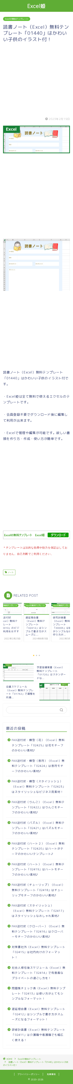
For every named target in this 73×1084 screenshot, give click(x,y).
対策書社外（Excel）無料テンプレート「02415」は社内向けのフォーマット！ (38, 952)
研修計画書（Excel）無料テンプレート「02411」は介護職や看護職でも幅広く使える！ (38, 1035)
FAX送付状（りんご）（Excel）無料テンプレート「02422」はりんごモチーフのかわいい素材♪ (38, 807)
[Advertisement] (36, 78)
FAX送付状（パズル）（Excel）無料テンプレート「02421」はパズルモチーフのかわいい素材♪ (38, 828)
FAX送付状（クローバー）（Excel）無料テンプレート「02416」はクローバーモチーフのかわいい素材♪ (38, 931)
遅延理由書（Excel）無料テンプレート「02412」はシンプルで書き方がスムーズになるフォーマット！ (38, 1014)
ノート (10, 572)
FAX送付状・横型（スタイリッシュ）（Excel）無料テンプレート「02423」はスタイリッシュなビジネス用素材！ (38, 786)
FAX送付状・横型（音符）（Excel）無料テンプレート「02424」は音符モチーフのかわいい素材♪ (38, 766)
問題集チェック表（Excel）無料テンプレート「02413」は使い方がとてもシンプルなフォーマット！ (38, 993)
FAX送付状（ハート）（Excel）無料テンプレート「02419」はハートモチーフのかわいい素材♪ (38, 869)
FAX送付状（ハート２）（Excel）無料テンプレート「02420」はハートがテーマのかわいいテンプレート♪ (38, 848)
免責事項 (51, 1074)
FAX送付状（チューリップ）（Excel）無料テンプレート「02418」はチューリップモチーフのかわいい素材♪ (38, 890)
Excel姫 (36, 6)
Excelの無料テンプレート (16, 18)
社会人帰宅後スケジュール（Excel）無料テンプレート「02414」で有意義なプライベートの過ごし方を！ (38, 973)
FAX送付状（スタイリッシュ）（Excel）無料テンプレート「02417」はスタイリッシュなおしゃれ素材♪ (38, 910)
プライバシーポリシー (28, 1074)
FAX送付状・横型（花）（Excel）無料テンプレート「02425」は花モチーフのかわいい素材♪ (38, 745)
